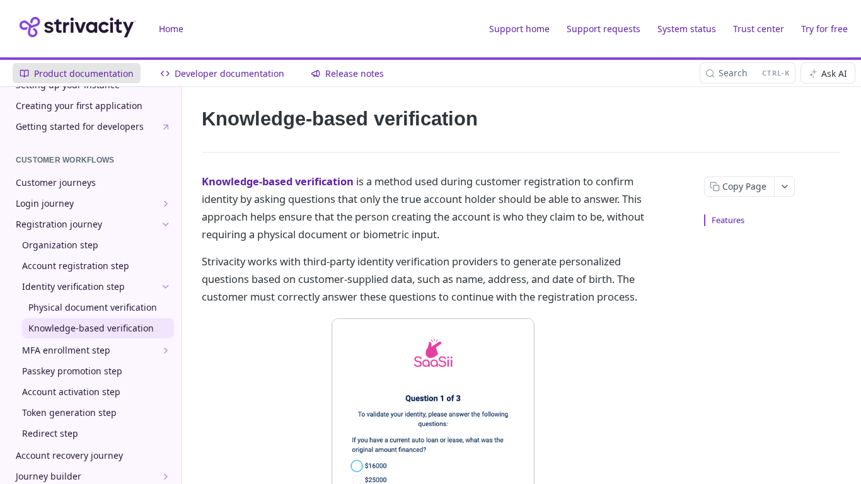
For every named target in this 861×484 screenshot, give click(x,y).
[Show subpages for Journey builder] (166, 476)
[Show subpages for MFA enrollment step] (166, 350)
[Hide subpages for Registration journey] (166, 224)
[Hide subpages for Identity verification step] (166, 287)
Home (171, 29)
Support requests (603, 29)
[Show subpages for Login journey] (166, 204)
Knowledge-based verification (278, 181)
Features (728, 220)
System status (686, 29)
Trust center (758, 29)
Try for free (824, 29)
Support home (519, 29)
